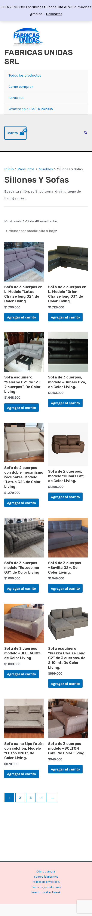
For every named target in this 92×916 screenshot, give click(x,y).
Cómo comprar (46, 871)
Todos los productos (25, 75)
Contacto (16, 97)
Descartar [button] (54, 14)
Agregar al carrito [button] (21, 317)
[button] (86, 133)
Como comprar (21, 86)
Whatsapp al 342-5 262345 (31, 109)
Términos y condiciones (46, 887)
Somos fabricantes (46, 876)
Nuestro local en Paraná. (46, 892)
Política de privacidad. (46, 881)
